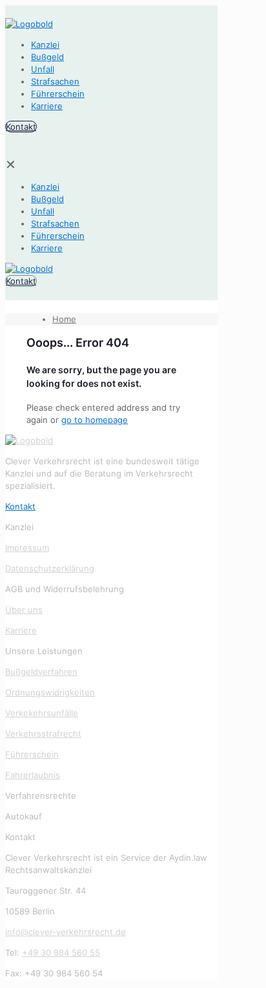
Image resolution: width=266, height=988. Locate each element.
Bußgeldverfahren (41, 671)
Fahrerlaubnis (32, 775)
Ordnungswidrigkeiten (50, 692)
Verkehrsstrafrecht (43, 733)
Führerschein (32, 754)
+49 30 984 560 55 (61, 952)
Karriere (21, 630)
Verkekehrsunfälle (41, 713)
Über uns (24, 609)
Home (64, 319)
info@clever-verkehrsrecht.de (65, 932)
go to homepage (94, 420)
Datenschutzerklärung (49, 568)
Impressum (27, 547)
